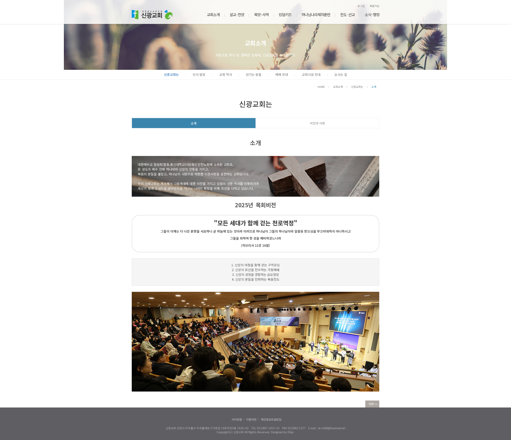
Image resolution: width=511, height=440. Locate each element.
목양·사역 (261, 14)
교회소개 (213, 14)
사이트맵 (237, 419)
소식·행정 (372, 14)
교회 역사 (225, 74)
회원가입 (374, 6)
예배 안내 (281, 74)
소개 (373, 87)
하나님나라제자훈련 (315, 14)
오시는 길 (340, 74)
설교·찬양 (237, 14)
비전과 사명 (317, 123)
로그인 (361, 6)
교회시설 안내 (311, 74)
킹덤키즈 (285, 14)
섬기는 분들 (253, 74)
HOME (321, 87)
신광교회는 (171, 74)
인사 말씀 (199, 74)
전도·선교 (347, 14)
